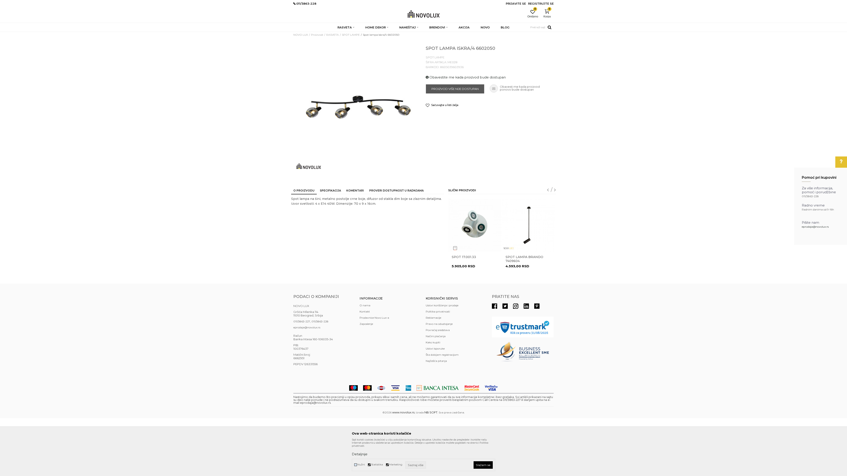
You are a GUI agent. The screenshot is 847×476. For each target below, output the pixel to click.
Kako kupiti (433, 342)
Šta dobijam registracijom (442, 354)
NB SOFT (430, 412)
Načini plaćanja (436, 336)
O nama (365, 305)
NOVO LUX (300, 34)
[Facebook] (494, 306)
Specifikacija (330, 190)
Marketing (395, 464)
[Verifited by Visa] (491, 388)
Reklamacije (433, 317)
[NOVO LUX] (424, 14)
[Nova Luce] (508, 248)
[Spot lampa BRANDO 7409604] (528, 225)
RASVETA (332, 34)
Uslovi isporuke (435, 348)
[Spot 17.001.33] (474, 225)
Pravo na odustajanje (439, 323)
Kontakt (365, 311)
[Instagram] (515, 306)
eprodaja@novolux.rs (815, 226)
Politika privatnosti (438, 311)
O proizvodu (304, 190)
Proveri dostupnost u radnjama (396, 190)
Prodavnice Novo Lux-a (374, 317)
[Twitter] (505, 306)
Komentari (355, 190)
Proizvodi (317, 34)
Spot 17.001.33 (464, 257)
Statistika (377, 464)
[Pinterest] (537, 306)
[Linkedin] (526, 306)
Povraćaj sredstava (438, 330)
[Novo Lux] (309, 166)
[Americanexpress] (408, 388)
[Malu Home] (455, 248)
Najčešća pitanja (436, 361)
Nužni (361, 464)
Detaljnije (359, 454)
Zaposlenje (366, 323)
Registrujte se (541, 3)
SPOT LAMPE (351, 34)
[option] (475, 239)
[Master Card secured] (472, 388)
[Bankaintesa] (437, 388)
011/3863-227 (301, 321)
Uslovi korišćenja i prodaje (442, 305)
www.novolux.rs (403, 412)
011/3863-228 (319, 321)
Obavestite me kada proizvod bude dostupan (467, 77)
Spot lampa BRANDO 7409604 (524, 259)
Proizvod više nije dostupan (455, 89)
